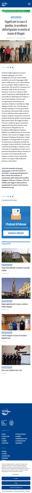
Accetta (16, 478)
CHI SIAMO (4, 451)
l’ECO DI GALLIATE (5, 436)
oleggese (11, 75)
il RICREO (4, 438)
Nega (16, 483)
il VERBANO (4, 441)
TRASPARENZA (5, 458)
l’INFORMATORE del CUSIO (21, 438)
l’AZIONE (3, 434)
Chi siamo (28, 491)
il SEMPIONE (18, 436)
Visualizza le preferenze (16, 487)
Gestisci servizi (16, 474)
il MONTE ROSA (5, 443)
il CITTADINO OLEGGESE (16, 17)
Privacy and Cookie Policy (7, 491)
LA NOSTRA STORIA (6, 456)
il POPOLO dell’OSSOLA (20, 434)
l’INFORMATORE (18, 443)
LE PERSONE (4, 454)
